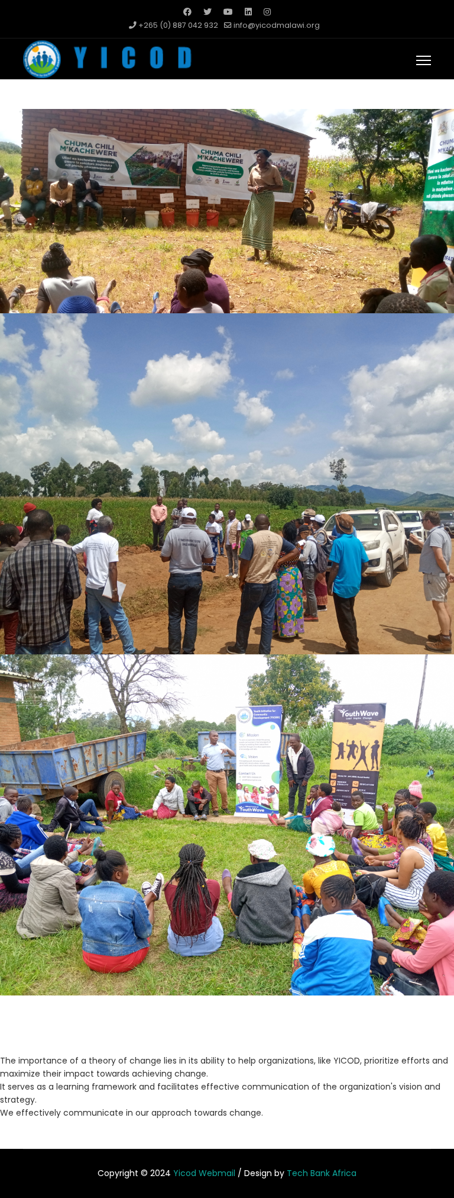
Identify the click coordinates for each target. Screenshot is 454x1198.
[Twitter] (207, 12)
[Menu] (423, 60)
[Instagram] (267, 12)
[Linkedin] (248, 12)
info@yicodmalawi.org (277, 25)
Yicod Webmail (204, 1173)
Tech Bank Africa (321, 1173)
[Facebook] (187, 12)
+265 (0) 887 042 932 (178, 25)
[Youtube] (228, 12)
